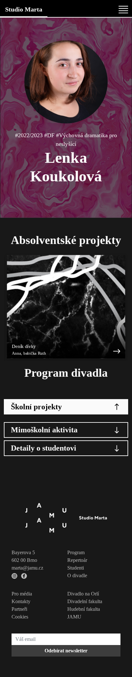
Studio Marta (23, 9)
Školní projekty (36, 407)
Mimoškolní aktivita (44, 430)
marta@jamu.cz (27, 568)
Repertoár (77, 560)
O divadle (77, 575)
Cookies (20, 616)
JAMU (74, 616)
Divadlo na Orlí (83, 593)
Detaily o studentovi (43, 448)
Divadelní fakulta (84, 601)
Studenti (75, 568)
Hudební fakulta (83, 609)
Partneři (19, 609)
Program (76, 552)
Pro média (22, 593)
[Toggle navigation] (123, 10)
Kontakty (21, 601)
